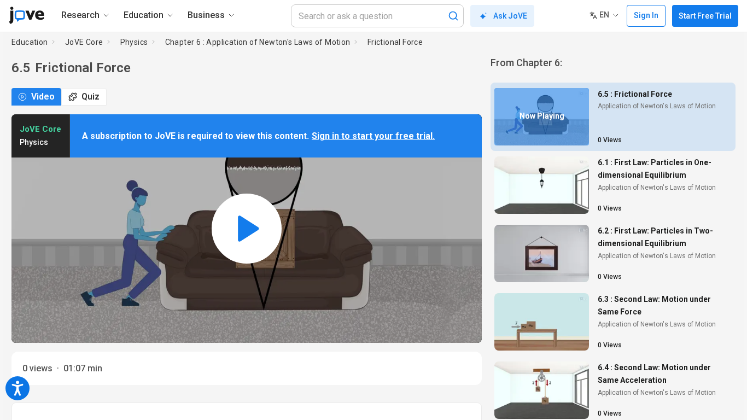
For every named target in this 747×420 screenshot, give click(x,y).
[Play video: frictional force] (246, 228)
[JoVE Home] (26, 15)
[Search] (453, 15)
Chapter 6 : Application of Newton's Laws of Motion (258, 42)
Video (43, 96)
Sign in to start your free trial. (373, 136)
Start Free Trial (705, 15)
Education (29, 42)
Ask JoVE (510, 15)
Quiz (90, 96)
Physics (134, 42)
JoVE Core (84, 42)
